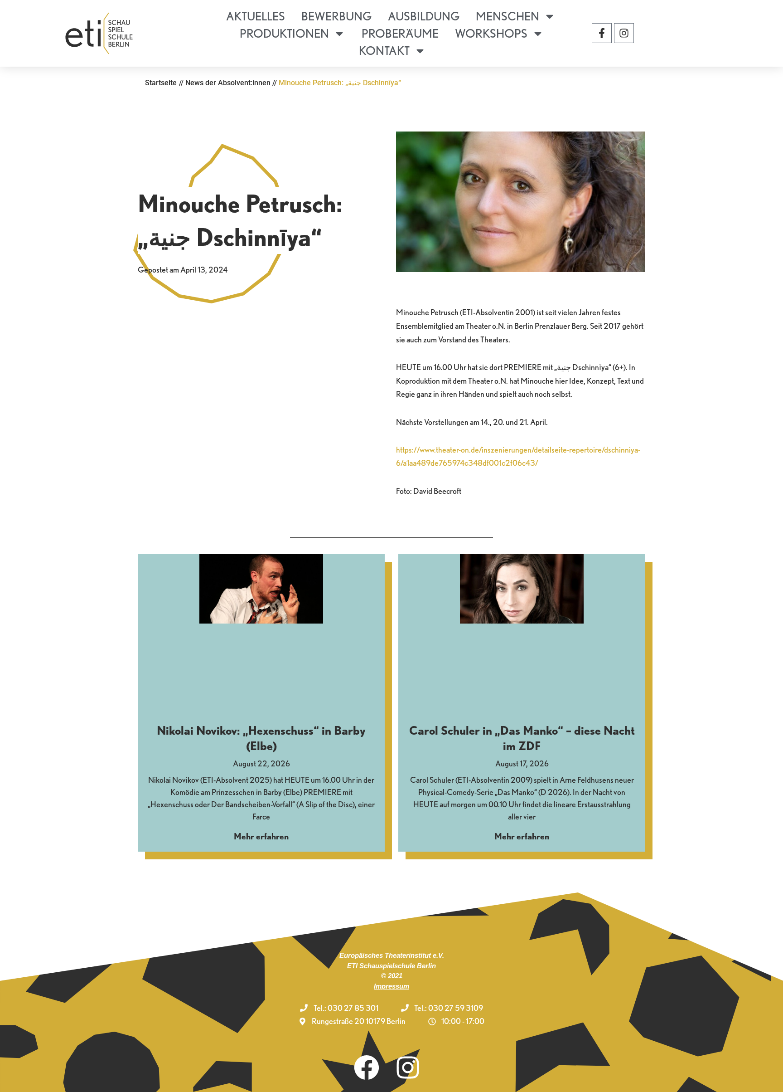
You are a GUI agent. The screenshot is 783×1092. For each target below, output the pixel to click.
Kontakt (384, 51)
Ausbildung (423, 16)
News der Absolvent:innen (228, 82)
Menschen (507, 16)
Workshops (491, 33)
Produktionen (284, 33)
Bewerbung (336, 16)
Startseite (161, 82)
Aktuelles (255, 16)
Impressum (391, 986)
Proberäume (400, 33)
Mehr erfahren (261, 836)
